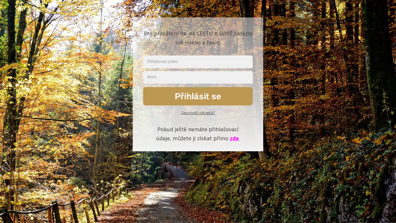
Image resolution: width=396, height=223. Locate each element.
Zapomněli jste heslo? (198, 113)
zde (234, 138)
